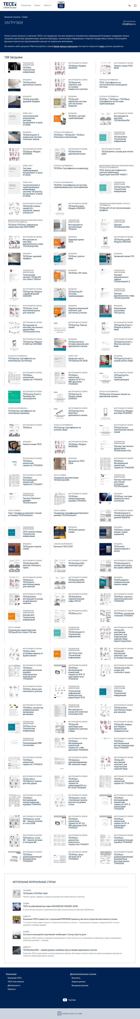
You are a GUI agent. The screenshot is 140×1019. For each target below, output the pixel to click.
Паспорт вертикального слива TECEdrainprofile (124, 295)
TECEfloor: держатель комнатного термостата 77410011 (78, 841)
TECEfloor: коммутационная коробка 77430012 (77, 498)
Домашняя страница (12, 17)
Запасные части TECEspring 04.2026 (77, 359)
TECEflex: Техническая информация (29, 69)
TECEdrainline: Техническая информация (120, 139)
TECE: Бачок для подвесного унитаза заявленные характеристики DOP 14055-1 (113, 172)
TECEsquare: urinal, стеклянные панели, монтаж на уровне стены (78, 801)
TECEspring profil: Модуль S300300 (122, 240)
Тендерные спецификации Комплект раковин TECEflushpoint (71, 514)
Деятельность (14, 985)
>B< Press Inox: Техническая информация (75, 655)
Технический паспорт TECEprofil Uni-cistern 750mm (32, 277)
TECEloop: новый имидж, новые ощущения (122, 532)
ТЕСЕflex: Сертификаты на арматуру (71, 168)
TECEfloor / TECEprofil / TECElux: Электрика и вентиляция (69, 135)
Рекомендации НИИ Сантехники (32, 744)
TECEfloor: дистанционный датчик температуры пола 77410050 (124, 744)
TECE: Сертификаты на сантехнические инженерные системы (113, 84)
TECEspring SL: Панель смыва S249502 (75, 396)
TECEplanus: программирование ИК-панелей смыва (77, 762)
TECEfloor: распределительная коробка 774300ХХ (123, 840)
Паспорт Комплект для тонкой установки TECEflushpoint (123, 483)
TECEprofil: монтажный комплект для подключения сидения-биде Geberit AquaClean (122, 635)
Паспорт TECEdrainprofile (122, 225)
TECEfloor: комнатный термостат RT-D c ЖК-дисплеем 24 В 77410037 (77, 823)
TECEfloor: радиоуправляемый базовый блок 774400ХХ (32, 858)
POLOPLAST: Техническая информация (29, 617)
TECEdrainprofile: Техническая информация (122, 189)
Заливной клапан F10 (124, 256)
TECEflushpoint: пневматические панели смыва (122, 582)
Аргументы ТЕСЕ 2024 (76, 462)
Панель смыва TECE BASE (123, 66)
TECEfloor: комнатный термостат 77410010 (33, 463)
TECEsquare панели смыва (32, 547)
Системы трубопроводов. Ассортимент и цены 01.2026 (33, 171)
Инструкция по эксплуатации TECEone (75, 226)
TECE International (16, 981)
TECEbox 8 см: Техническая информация (29, 728)
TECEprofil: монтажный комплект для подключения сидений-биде (121, 764)
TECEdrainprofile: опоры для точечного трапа (122, 670)
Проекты (12, 989)
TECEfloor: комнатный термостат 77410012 (32, 377)
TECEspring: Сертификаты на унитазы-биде (67, 428)
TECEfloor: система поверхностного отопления (123, 498)
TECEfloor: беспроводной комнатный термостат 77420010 (124, 464)
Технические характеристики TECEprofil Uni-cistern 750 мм (22, 631)
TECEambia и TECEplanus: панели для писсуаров (32, 781)
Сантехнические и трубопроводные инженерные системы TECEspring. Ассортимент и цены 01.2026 (33, 190)
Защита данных (78, 981)
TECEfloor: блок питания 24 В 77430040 (75, 856)
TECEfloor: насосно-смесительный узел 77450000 (123, 598)
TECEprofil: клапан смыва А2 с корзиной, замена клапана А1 (31, 209)
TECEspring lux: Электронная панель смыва (124, 429)
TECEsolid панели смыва (76, 530)
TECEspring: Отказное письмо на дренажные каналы (114, 395)
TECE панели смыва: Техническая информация (32, 533)
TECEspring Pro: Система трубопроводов (121, 377)
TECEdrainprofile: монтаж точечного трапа (32, 565)
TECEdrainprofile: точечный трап (76, 564)
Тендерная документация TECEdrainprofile (66, 478)
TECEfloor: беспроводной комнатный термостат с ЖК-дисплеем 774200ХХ (78, 745)
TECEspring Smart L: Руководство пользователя (32, 396)
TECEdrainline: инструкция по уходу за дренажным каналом (33, 600)
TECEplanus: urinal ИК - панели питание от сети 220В (32, 821)
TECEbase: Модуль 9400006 (77, 445)
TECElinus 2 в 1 (75, 613)
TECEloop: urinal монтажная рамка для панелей (31, 310)
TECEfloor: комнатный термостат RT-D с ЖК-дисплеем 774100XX (76, 379)
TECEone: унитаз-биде (76, 257)
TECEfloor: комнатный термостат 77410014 (124, 781)
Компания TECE (14, 978)
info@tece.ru (129, 23)
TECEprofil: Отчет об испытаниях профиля (115, 209)
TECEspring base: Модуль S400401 (76, 207)
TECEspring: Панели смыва (77, 326)
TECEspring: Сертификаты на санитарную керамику (21, 411)
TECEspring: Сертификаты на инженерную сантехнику (21, 359)
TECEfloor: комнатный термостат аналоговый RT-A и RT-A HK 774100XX (77, 783)
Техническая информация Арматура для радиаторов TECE (76, 694)
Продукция (26, 5)
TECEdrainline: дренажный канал (76, 152)
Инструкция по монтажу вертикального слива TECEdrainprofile (33, 242)
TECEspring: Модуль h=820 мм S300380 (32, 342)
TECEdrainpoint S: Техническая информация (76, 634)
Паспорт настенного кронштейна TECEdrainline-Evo (123, 448)
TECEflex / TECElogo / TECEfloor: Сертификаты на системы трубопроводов (114, 101)
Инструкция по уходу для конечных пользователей (78, 711)
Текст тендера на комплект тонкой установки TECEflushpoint (24, 514)
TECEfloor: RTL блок (77, 273)
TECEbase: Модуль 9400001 (77, 66)
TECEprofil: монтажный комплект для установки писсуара (123, 654)
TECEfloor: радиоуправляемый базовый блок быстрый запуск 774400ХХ (123, 859)
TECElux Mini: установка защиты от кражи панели (33, 653)
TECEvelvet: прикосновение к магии (122, 548)
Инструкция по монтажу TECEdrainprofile (122, 118)
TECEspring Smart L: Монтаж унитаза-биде (123, 344)
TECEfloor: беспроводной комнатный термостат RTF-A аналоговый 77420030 (122, 803)
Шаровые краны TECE (76, 240)
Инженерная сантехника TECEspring (120, 310)
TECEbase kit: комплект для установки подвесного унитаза (78, 85)
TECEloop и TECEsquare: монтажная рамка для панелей (31, 583)
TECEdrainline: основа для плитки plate (117, 152)
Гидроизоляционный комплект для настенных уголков (78, 310)
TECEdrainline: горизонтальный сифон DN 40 (76, 598)
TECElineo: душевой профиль (32, 257)
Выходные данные (80, 985)
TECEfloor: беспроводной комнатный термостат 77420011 (32, 481)
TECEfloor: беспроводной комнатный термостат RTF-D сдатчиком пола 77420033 (76, 673)
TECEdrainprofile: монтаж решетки (76, 581)
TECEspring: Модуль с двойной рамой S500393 (32, 293)
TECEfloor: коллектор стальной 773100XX (124, 614)
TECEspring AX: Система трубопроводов (75, 293)
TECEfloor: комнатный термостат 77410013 (32, 762)
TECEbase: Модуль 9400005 (31, 152)
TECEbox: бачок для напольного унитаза (32, 690)
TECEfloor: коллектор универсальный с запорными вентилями (33, 711)
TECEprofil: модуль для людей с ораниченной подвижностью (123, 727)
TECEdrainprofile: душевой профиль (31, 100)
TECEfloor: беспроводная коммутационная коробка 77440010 (32, 801)
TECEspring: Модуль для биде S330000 (123, 411)
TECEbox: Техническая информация (120, 693)
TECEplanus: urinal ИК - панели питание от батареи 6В (32, 840)
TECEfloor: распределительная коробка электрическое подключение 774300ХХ (32, 673)
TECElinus (27, 427)
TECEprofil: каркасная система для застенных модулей (77, 102)
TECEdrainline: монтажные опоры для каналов (123, 709)
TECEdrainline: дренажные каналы (32, 83)
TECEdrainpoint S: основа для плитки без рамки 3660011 (123, 565)
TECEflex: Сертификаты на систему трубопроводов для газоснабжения (71, 186)
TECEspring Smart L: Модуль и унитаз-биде (123, 327)
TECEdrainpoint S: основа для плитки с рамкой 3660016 (123, 515)
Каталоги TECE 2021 (63, 546)
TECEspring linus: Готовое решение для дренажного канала (78, 344)
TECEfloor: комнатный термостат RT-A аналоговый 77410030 (121, 823)
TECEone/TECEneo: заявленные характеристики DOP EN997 (23, 225)
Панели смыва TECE (32, 444)
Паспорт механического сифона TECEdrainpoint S (122, 278)
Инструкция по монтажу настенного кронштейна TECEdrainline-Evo (33, 328)
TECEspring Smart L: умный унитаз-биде (123, 359)
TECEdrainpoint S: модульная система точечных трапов (32, 137)
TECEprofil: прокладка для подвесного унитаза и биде (78, 727)
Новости (47, 5)
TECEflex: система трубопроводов (76, 117)
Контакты (76, 978)
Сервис (37, 5)
